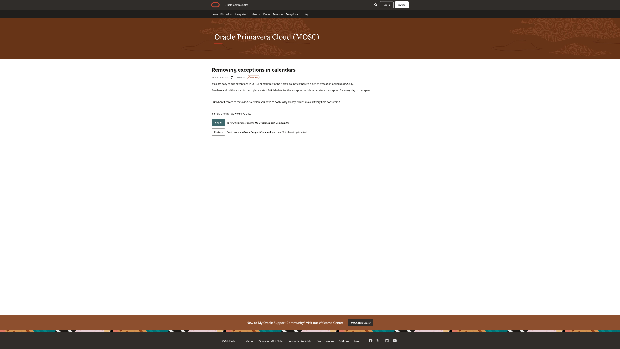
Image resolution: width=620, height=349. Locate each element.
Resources (278, 14)
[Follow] (378, 341)
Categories (240, 14)
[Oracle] (370, 341)
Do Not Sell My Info (275, 340)
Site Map (249, 340)
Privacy (261, 340)
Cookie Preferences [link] (325, 340)
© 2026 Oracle (228, 340)
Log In (218, 122)
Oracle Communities (236, 4)
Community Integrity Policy (300, 340)
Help (306, 14)
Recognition (292, 14)
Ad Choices (344, 340)
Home (215, 14)
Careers (357, 340)
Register (218, 131)
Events (266, 14)
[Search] (375, 5)
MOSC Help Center (361, 322)
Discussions (226, 14)
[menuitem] (387, 4)
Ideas (254, 14)
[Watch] (395, 341)
